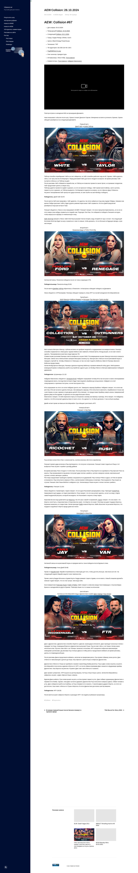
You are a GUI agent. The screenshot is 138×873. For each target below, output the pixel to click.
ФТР (91, 594)
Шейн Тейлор (88, 126)
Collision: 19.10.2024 (63, 31)
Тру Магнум (94, 299)
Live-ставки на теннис (73, 866)
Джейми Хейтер (58, 288)
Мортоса (72, 500)
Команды (9, 44)
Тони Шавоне (70, 58)
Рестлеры (9, 38)
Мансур (66, 299)
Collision (47, 700)
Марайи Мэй (55, 572)
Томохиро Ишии (61, 585)
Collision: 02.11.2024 (62, 34)
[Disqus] (84, 734)
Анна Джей (80, 513)
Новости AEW (8, 26)
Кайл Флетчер (48, 219)
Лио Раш (88, 410)
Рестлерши (9, 41)
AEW (56, 14)
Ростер (6, 35)
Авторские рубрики (10, 20)
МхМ (61, 299)
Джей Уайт (78, 126)
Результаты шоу (9, 17)
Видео (61, 14)
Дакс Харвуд (98, 594)
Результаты (56, 700)
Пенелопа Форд (78, 230)
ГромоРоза (115, 491)
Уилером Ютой (71, 379)
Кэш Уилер (107, 594)
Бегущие (86, 299)
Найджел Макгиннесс (75, 61)
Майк (81, 504)
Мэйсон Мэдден (75, 299)
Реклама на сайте (10, 32)
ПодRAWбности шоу (54, 51)
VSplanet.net (8, 7)
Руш (77, 594)
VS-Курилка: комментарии (12, 29)
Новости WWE (9, 23)
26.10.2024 (47, 14)
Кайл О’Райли (72, 585)
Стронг (100, 500)
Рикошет (80, 410)
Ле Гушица (73, 14)
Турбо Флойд (103, 299)
